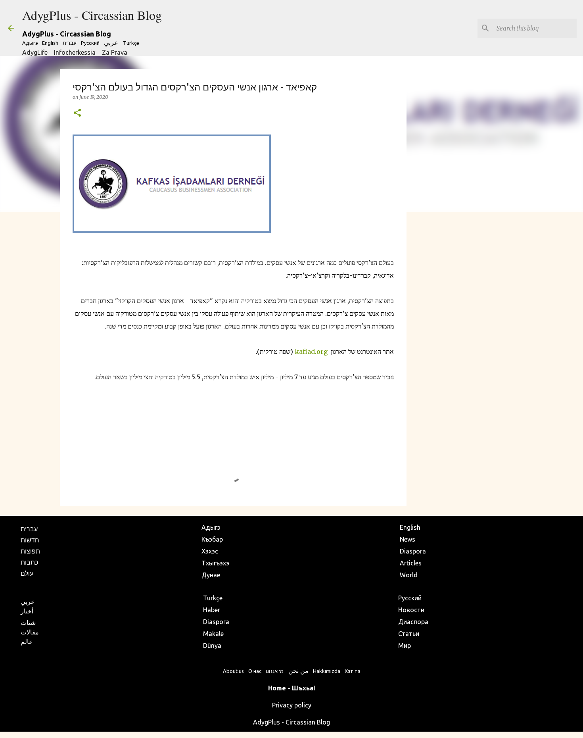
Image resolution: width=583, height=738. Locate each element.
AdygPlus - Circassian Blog (92, 14)
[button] (77, 113)
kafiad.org (311, 352)
